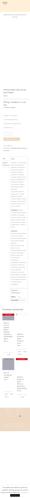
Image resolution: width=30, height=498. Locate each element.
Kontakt (11, 416)
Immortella (13, 148)
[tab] (5, 159)
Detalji (8, 354)
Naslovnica (8, 409)
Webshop (9, 413)
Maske (19, 148)
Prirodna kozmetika (9, 107)
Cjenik (17, 413)
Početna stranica (8, 14)
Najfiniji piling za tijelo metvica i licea (20, 338)
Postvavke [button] (24, 492)
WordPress (21, 426)
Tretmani (8, 411)
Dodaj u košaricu (12, 139)
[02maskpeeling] (15, 56)
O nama (17, 411)
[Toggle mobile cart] (24, 4)
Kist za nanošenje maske (8, 375)
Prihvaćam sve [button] (15, 495)
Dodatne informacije (5, 164)
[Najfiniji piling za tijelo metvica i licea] (22, 322)
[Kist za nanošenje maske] (8, 364)
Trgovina (18, 409)
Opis (3, 158)
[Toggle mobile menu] (27, 4)
